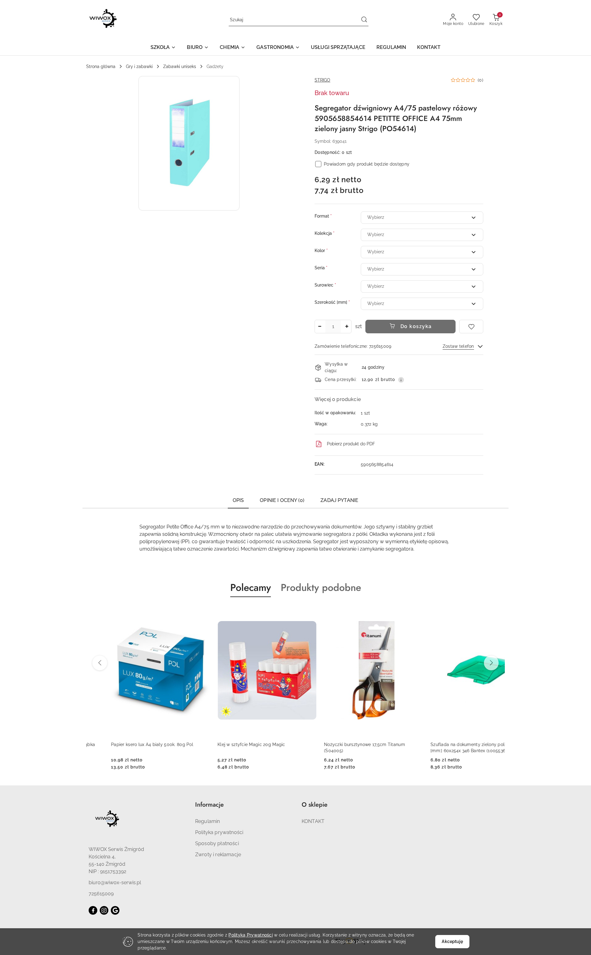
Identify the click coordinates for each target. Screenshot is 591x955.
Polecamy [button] (250, 587)
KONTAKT (313, 821)
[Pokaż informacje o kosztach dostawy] (401, 379)
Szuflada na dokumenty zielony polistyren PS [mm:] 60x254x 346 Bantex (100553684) (453, 747)
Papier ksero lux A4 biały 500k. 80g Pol (127, 744)
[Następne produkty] (491, 663)
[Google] (115, 910)
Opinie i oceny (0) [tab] (282, 500)
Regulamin (207, 821)
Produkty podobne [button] (321, 587)
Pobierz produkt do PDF (351, 443)
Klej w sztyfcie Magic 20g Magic (226, 744)
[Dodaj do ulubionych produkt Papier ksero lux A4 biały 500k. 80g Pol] (178, 611)
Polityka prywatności (219, 832)
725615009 (101, 894)
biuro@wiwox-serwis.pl (115, 882)
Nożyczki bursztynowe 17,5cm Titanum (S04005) (339, 747)
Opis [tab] (238, 500)
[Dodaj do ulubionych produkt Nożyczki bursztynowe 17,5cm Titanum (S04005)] (391, 611)
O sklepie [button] (315, 804)
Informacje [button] (209, 804)
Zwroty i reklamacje (218, 854)
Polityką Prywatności (250, 935)
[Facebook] (93, 910)
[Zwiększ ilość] (346, 326)
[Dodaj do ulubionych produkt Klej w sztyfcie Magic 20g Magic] (284, 611)
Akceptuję (452, 941)
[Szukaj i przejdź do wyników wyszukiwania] (364, 20)
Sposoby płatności (217, 843)
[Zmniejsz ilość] (319, 326)
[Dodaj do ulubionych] (471, 326)
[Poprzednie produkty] (99, 663)
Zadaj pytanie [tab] (339, 500)
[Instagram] (104, 910)
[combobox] (422, 217)
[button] (163, 48)
